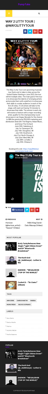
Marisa (33, 300)
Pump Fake (24, 4)
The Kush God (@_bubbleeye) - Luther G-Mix (30, 260)
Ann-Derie (10, 300)
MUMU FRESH (11, 304)
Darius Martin (22, 300)
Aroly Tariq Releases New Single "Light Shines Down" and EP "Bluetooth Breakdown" (30, 247)
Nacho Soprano (24, 304)
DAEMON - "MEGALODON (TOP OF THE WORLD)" (28, 271)
